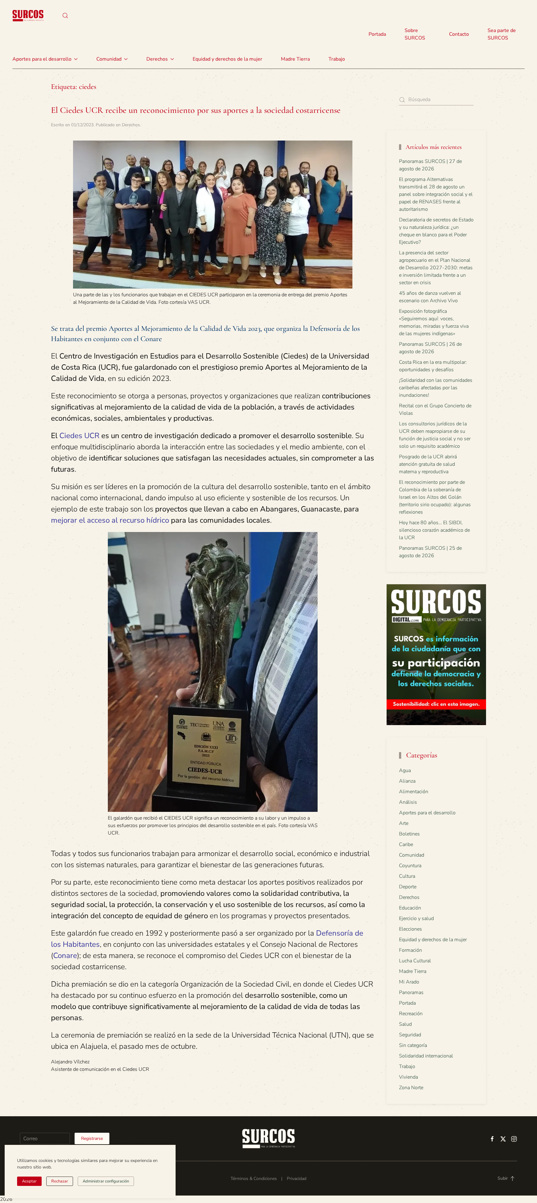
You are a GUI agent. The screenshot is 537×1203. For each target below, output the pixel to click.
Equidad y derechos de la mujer (227, 59)
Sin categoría (413, 1045)
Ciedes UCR (79, 436)
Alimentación (413, 791)
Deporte (407, 886)
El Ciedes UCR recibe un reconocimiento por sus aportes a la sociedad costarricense (196, 110)
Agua (405, 770)
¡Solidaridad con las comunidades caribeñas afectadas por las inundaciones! (435, 388)
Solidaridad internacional (426, 1056)
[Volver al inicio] (28, 15)
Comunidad (411, 855)
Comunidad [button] (109, 59)
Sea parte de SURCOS (502, 34)
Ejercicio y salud (416, 918)
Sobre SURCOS (415, 34)
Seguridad (410, 1034)
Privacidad (296, 1179)
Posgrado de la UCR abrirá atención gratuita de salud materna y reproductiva (428, 464)
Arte (403, 823)
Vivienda (408, 1077)
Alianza (407, 781)
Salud (405, 1024)
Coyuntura (410, 865)
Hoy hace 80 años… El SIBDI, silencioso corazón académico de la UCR (434, 530)
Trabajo (336, 59)
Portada (377, 34)
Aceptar (29, 1181)
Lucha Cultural (415, 960)
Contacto (459, 34)
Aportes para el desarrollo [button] (41, 59)
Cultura (407, 876)
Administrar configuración (106, 1181)
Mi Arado (409, 982)
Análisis (408, 802)
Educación (410, 908)
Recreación (411, 1013)
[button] (65, 15)
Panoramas (411, 992)
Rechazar (59, 1181)
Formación (410, 950)
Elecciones (410, 929)
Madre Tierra (295, 59)
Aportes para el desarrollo (427, 812)
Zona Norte (411, 1087)
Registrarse (92, 1138)
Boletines (409, 834)
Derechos (131, 125)
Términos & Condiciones (254, 1179)
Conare (65, 955)
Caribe (406, 844)
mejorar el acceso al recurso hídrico (110, 520)
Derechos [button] (157, 59)
